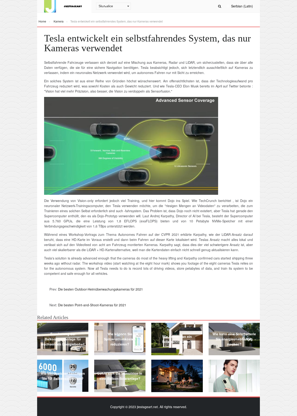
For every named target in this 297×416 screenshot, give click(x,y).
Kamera (59, 21)
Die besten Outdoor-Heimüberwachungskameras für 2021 (100, 289)
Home (42, 21)
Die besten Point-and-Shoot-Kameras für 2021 (92, 305)
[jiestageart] (67, 6)
